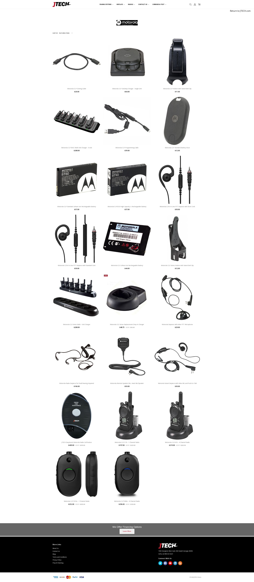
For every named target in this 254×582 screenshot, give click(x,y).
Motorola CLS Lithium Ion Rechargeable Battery (127, 265)
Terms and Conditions (60, 557)
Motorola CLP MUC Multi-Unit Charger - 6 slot (76, 148)
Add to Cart (76, 77)
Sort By (55, 33)
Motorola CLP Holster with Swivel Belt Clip (177, 89)
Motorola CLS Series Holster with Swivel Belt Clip (177, 265)
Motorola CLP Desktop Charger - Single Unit (127, 89)
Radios (130, 4)
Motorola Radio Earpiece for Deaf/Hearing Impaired (76, 383)
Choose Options (77, 435)
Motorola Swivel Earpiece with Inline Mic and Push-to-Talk (177, 383)
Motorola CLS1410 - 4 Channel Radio (177, 442)
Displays (120, 4)
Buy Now (76, 82)
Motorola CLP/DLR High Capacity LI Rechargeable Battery (127, 206)
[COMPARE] (97, 44)
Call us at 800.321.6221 (165, 554)
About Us (56, 548)
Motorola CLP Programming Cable (127, 148)
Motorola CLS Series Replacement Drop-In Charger (127, 324)
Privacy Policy (57, 560)
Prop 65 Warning (58, 563)
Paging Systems (106, 4)
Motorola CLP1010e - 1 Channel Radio (76, 501)
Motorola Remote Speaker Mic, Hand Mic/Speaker (127, 383)
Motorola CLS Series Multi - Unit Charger (76, 324)
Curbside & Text (158, 4)
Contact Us (143, 4)
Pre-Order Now (127, 435)
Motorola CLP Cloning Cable (76, 89)
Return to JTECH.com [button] (240, 11)
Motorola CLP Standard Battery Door (177, 148)
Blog (54, 554)
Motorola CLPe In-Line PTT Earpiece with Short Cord (177, 206)
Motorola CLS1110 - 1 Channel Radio (127, 442)
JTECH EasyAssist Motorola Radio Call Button (77, 442)
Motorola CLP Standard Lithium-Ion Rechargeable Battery (76, 206)
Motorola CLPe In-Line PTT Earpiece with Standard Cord (76, 265)
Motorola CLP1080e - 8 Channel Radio (127, 501)
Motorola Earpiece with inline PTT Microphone (177, 324)
